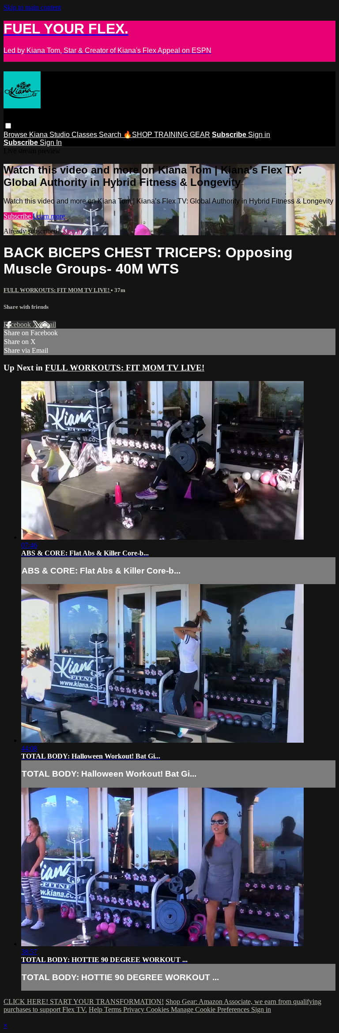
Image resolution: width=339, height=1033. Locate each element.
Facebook (18, 324)
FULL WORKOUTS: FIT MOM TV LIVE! (57, 290)
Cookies (158, 1009)
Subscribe (18, 216)
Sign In (51, 142)
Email (48, 324)
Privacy (134, 1009)
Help (96, 1009)
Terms (113, 1009)
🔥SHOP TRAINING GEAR (166, 134)
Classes (85, 134)
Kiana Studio (50, 134)
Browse (16, 134)
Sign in (259, 134)
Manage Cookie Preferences (211, 1009)
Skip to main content (32, 7)
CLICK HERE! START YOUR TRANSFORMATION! (84, 1001)
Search (111, 134)
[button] (8, 126)
